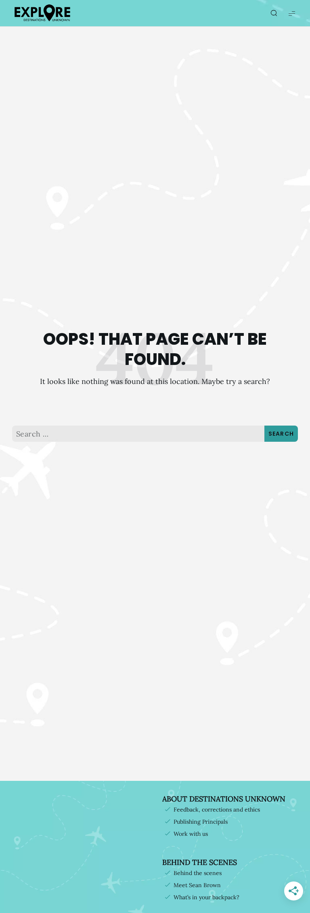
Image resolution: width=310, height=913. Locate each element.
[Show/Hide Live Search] (274, 13)
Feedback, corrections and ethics (217, 809)
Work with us (191, 833)
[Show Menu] (292, 13)
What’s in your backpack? (206, 897)
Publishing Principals (201, 821)
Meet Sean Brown (197, 885)
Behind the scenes (198, 873)
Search (281, 434)
